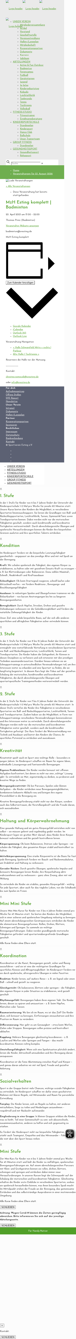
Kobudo (24, 92)
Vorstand (25, 32)
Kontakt (10, 442)
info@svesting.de (20, 382)
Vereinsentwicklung (30, 38)
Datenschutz (12, 435)
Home (16, 170)
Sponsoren (11, 425)
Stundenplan (26, 125)
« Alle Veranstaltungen (18, 186)
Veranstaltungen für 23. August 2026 (33, 174)
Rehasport (25, 155)
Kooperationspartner (31, 48)
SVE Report (12, 398)
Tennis (23, 102)
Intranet (10, 408)
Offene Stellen (13, 395)
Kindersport (26, 129)
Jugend (23, 82)
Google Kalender (22, 326)
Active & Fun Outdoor (31, 65)
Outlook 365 (19, 333)
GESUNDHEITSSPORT (25, 149)
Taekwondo (26, 99)
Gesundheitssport (29, 152)
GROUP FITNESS (22, 142)
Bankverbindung (14, 438)
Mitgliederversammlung (32, 25)
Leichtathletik (27, 95)
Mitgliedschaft (28, 45)
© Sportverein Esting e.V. (19, 445)
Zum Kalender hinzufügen (20, 282)
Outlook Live (20, 336)
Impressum (11, 432)
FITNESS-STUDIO (22, 112)
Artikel (23, 28)
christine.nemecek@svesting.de (22, 377)
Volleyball (25, 109)
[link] (42, 163)
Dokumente (26, 52)
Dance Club (26, 132)
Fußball (24, 75)
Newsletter (12, 401)
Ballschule (25, 135)
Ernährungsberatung (31, 119)
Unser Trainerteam (30, 139)
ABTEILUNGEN (21, 62)
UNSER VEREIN (22, 21)
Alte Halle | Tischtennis (26, 354)
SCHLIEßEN (7, 1207)
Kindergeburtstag (29, 88)
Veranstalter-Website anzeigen (22, 226)
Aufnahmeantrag (15, 391)
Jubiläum (24, 58)
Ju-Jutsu (24, 85)
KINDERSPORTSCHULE (26, 122)
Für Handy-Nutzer (38, 1231)
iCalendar (18, 329)
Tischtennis (26, 105)
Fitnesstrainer (27, 115)
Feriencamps (26, 72)
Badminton (26, 68)
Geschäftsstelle (28, 35)
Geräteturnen (27, 78)
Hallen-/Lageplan (29, 42)
